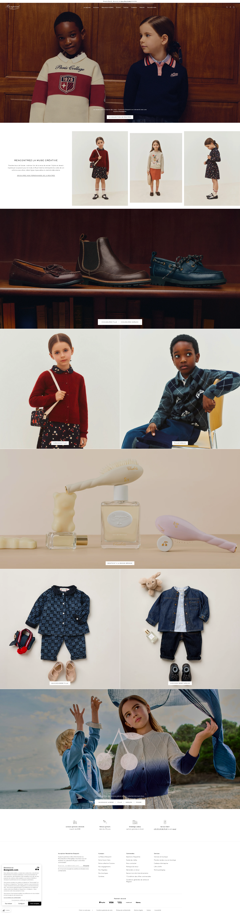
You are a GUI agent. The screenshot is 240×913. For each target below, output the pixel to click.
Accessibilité (157, 910)
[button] (227, 7)
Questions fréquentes (133, 856)
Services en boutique (161, 856)
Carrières (101, 876)
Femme (125, 7)
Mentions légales (138, 910)
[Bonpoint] (13, 7)
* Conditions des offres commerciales (138, 876)
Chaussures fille (109, 322)
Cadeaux (134, 7)
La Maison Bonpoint (104, 856)
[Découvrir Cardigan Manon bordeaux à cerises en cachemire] (100, 168)
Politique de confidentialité (123, 910)
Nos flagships (102, 870)
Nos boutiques (103, 873)
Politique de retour (132, 866)
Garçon (129, 802)
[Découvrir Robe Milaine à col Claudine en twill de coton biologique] (212, 168)
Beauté (142, 7)
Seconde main (151, 7)
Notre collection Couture (106, 863)
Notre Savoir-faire (104, 860)
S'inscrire (86, 865)
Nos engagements (104, 866)
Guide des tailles (131, 860)
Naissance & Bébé (107, 7)
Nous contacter (131, 863)
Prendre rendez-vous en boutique (165, 860)
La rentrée (87, 7)
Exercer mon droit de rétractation (137, 873)
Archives (96, 7)
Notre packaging (159, 870)
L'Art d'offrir (158, 866)
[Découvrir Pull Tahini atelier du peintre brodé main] (156, 168)
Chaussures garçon (129, 322)
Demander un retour (133, 870)
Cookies (149, 910)
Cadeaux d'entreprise (161, 863)
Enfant (118, 7)
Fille (120, 802)
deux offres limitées (126, 1)
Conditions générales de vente (104, 910)
